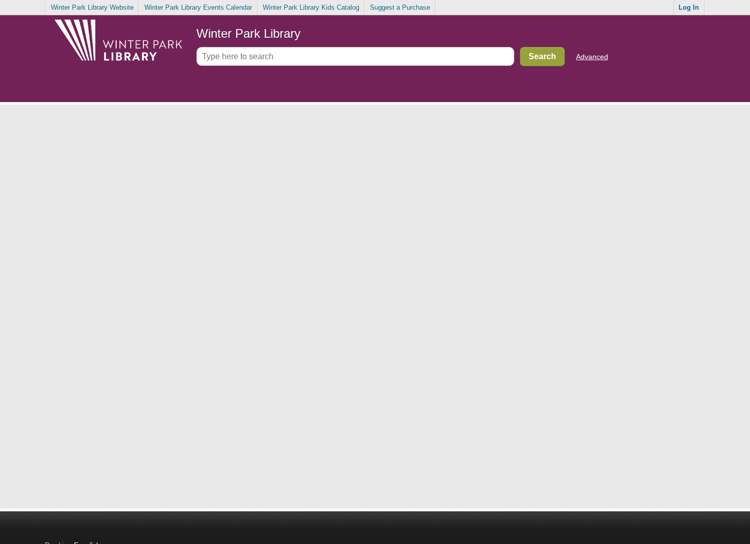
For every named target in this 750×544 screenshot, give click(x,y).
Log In (689, 7)
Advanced (592, 57)
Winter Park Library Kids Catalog (311, 7)
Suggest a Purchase (400, 7)
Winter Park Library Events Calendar (198, 7)
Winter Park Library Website (92, 7)
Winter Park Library (248, 33)
